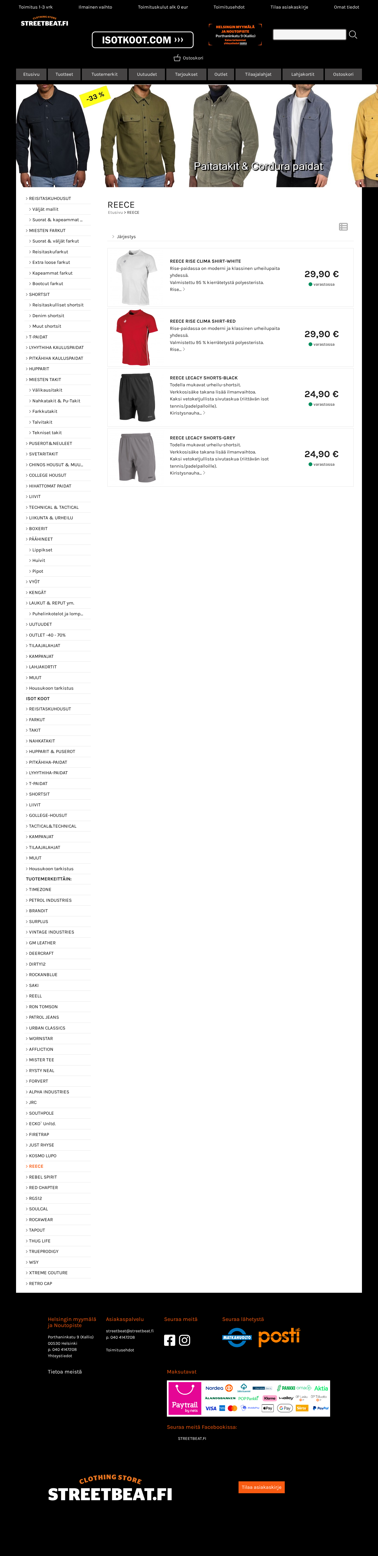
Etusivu (31, 74)
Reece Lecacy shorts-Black (204, 377)
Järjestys (126, 236)
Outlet (220, 74)
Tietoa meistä (65, 1372)
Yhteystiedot (60, 1355)
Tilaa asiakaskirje (289, 7)
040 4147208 (64, 1349)
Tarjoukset (186, 74)
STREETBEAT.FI (192, 1438)
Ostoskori (343, 74)
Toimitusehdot (229, 7)
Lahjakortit (302, 74)
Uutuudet (147, 74)
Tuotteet (64, 74)
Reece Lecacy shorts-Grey (202, 438)
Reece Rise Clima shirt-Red (203, 321)
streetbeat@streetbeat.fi (130, 1330)
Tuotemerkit (105, 74)
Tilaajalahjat (258, 74)
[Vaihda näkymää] (343, 228)
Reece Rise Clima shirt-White (205, 261)
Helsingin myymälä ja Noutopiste (72, 1322)
